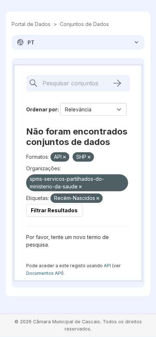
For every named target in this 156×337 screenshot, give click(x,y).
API (107, 265)
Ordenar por (41, 109)
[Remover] (64, 157)
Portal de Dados (31, 24)
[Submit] (117, 83)
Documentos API (44, 273)
